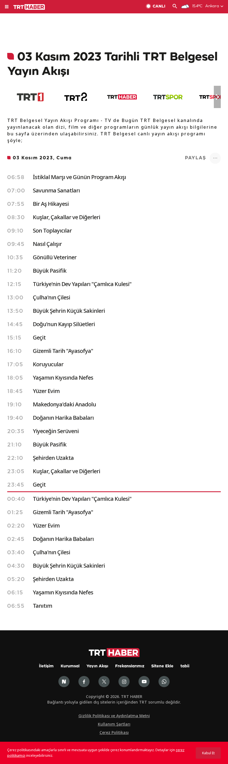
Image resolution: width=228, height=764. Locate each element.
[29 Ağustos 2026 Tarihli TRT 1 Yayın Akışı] (30, 97)
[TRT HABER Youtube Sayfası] (144, 681)
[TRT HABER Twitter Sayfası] (104, 681)
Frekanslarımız (129, 666)
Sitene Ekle (162, 666)
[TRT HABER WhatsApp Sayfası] (164, 681)
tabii (184, 666)
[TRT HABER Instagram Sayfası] (124, 681)
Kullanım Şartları (114, 724)
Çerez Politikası (114, 732)
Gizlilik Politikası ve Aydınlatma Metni (114, 715)
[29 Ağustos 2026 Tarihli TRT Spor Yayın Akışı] (168, 97)
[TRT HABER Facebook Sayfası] (84, 681)
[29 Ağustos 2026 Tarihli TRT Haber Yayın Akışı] (122, 97)
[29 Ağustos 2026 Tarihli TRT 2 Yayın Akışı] (76, 97)
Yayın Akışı (97, 666)
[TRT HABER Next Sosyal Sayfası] (64, 681)
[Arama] (175, 6)
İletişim (46, 666)
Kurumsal (70, 666)
